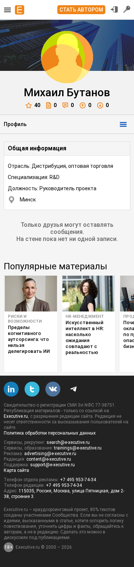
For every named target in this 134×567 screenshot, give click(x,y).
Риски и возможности (25, 319)
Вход (114, 9)
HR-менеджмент (85, 316)
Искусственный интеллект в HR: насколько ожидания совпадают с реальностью (85, 337)
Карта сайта (16, 470)
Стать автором (81, 10)
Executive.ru (16, 416)
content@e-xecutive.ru (48, 459)
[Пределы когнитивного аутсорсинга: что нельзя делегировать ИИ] (30, 293)
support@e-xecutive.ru (52, 464)
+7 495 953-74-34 (78, 479)
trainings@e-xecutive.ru (78, 448)
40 (37, 105)
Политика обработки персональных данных (50, 433)
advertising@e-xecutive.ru (50, 453)
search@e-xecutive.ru (68, 442)
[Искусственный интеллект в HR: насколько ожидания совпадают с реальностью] (88, 293)
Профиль (15, 124)
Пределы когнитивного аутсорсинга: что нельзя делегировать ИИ (29, 339)
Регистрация (127, 9)
